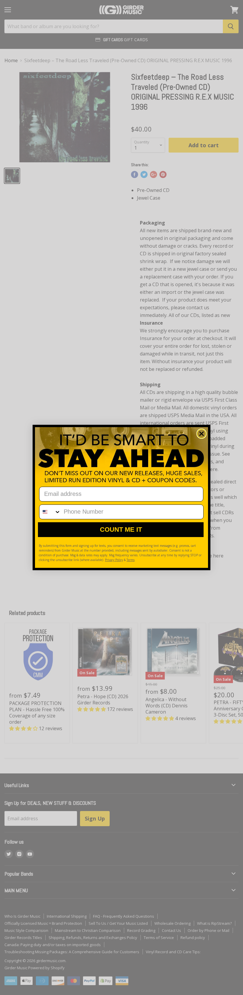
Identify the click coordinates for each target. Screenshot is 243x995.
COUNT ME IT (121, 529)
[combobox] (50, 512)
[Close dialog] (201, 433)
